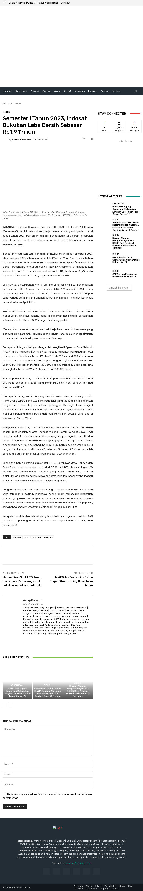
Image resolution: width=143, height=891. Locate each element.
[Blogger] (24, 639)
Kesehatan (17, 685)
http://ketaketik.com (33, 604)
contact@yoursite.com (78, 863)
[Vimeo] (133, 3)
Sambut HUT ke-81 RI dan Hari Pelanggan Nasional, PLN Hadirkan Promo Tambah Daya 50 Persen (47, 692)
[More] (129, 555)
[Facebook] (119, 3)
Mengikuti (119, 122)
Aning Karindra (21, 139)
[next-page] (11, 705)
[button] (136, 91)
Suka (104, 122)
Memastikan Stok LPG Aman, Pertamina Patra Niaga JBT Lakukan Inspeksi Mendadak (22, 581)
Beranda (7, 103)
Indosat (17, 537)
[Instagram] (124, 3)
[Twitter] (128, 3)
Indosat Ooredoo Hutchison (39, 537)
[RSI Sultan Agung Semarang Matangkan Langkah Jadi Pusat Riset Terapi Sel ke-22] (17, 681)
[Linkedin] (66, 871)
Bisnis (18, 103)
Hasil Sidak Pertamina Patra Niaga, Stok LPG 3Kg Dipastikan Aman (71, 581)
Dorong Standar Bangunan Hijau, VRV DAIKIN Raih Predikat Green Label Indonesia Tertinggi (78, 691)
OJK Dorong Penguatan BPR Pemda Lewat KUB (124, 275)
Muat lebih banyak (118, 287)
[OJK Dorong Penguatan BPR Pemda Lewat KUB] (104, 274)
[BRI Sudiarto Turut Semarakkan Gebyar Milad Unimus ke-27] (104, 258)
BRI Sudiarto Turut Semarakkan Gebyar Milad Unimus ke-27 (126, 260)
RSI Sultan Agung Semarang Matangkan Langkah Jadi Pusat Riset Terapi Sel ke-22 (17, 692)
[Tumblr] (86, 871)
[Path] (44, 639)
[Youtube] (137, 3)
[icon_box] (67, 3)
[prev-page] (5, 705)
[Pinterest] (76, 871)
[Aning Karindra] (6, 139)
